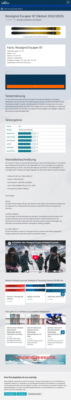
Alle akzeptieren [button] (10, 394)
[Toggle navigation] (68, 2)
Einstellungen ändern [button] (34, 394)
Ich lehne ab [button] (21, 394)
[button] (63, 294)
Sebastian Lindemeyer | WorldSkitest (29, 20)
